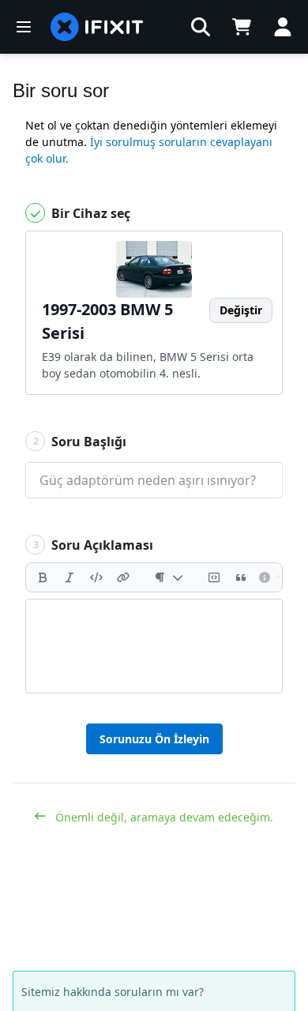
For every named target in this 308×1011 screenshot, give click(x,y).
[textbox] (154, 646)
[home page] (97, 27)
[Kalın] (42, 577)
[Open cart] (241, 27)
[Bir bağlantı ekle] (123, 577)
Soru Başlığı (80, 441)
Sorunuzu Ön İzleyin (154, 738)
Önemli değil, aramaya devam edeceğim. (162, 817)
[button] (200, 27)
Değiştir (241, 310)
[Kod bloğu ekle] (214, 577)
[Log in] (283, 27)
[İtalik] (69, 577)
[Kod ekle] (96, 577)
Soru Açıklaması (93, 545)
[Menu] (23, 27)
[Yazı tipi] (168, 577)
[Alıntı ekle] (241, 577)
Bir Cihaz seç (89, 213)
